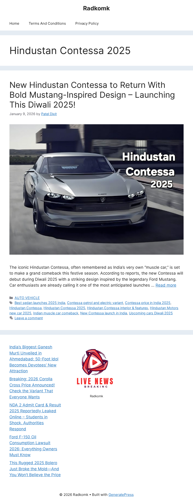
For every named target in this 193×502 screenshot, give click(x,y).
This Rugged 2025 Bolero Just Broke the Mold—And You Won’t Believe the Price (35, 468)
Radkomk (96, 8)
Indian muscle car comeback (55, 313)
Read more (166, 285)
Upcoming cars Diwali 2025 (151, 313)
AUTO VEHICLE (27, 298)
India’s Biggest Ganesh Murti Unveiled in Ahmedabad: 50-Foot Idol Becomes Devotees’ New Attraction (33, 359)
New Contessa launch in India (103, 313)
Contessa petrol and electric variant (95, 303)
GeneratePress (121, 494)
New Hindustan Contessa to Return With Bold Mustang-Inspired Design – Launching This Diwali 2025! (92, 94)
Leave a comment (29, 318)
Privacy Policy (87, 23)
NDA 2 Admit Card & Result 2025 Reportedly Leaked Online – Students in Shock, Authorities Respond (35, 417)
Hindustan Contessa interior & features (117, 308)
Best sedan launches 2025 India (40, 303)
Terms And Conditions (47, 23)
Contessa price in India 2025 (147, 303)
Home (14, 23)
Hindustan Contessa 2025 (64, 308)
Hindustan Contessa (25, 308)
